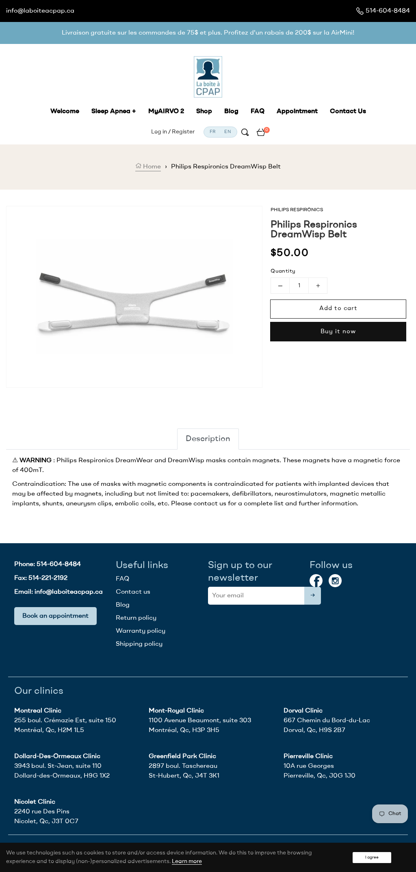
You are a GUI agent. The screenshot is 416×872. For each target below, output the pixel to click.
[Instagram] (335, 580)
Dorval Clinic (303, 711)
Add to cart (338, 309)
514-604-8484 (388, 11)
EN (227, 132)
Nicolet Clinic (34, 802)
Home (151, 167)
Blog (123, 605)
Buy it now (338, 332)
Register (183, 132)
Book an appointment (55, 616)
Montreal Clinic (37, 711)
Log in (159, 132)
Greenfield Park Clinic (182, 756)
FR (213, 132)
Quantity (283, 271)
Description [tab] (208, 439)
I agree (372, 857)
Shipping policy (139, 644)
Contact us (133, 592)
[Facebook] (316, 580)
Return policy (136, 618)
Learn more (187, 861)
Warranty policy (140, 631)
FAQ (122, 579)
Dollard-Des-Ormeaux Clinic (57, 756)
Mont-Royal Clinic (176, 711)
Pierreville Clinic (308, 756)
